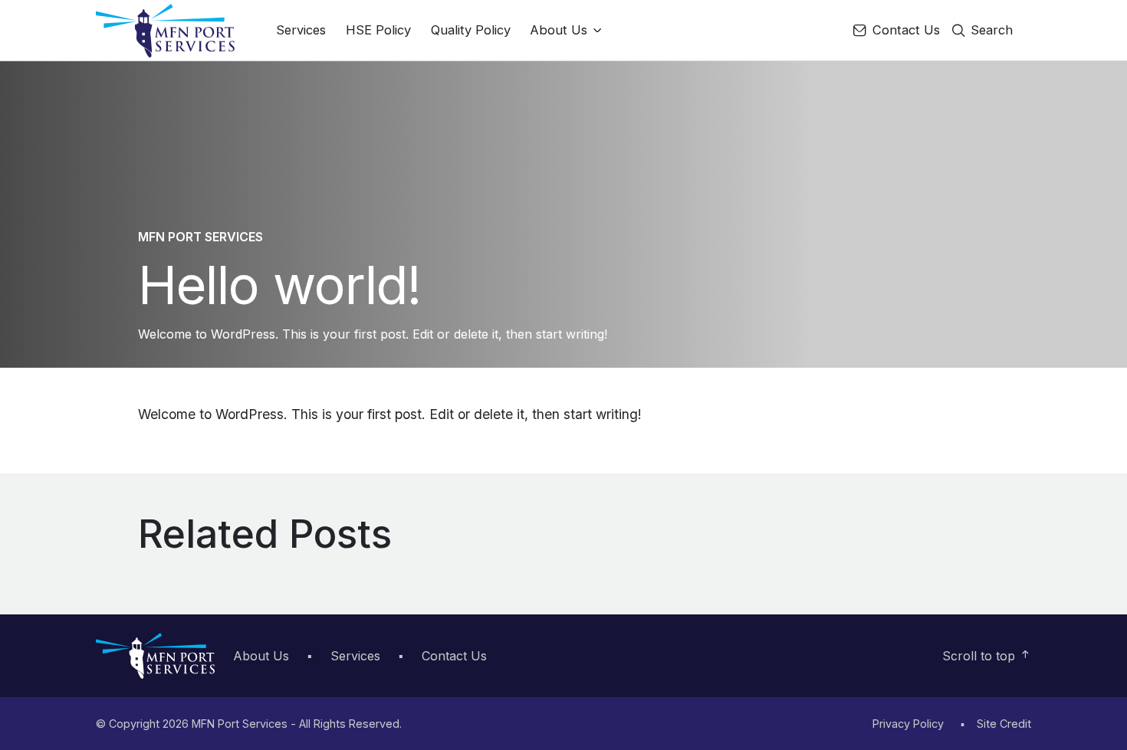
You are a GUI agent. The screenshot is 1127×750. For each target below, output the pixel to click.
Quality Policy (471, 30)
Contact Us (904, 30)
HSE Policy (378, 30)
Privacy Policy (908, 723)
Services (301, 30)
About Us (261, 655)
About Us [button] (560, 30)
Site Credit (1004, 723)
